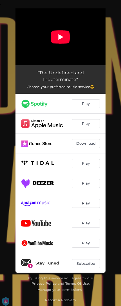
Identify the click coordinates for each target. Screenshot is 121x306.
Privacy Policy (44, 283)
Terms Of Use (77, 283)
